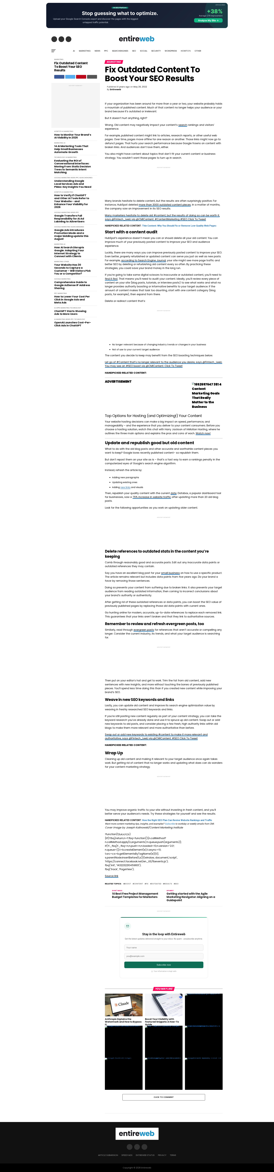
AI (74, 50)
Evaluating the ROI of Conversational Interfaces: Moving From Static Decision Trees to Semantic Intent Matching (72, 166)
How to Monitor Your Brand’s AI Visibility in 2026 (72, 136)
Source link (111, 876)
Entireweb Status (145, 1155)
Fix (147, 884)
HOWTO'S (58, 131)
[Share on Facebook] (59, 77)
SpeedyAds (126, 1155)
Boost (127, 884)
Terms (173, 1155)
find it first (111, 278)
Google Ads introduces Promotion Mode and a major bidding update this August (71, 234)
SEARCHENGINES (120, 50)
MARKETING (85, 50)
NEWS (97, 50)
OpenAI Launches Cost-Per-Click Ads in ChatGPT (72, 324)
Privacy (162, 1155)
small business (170, 573)
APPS (58, 308)
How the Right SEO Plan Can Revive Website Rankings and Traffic (177, 820)
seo (177, 884)
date (174, 493)
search (182, 125)
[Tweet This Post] (70, 77)
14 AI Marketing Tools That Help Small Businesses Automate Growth (71, 149)
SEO (134, 50)
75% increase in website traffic (152, 497)
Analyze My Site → (208, 20)
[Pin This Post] (81, 77)
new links (125, 487)
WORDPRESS (171, 50)
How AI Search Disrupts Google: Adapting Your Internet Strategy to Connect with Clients (69, 252)
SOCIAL (143, 50)
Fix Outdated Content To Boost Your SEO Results (71, 66)
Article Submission (108, 1155)
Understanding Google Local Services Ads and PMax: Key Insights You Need (72, 183)
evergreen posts (144, 630)
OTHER (198, 50)
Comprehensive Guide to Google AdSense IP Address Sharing (72, 285)
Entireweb (115, 89)
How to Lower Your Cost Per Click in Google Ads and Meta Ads (72, 299)
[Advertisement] (75, 107)
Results (168, 884)
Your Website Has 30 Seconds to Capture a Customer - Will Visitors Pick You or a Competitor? (72, 269)
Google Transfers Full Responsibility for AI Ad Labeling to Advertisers (69, 218)
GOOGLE (57, 178)
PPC (106, 50)
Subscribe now (164, 965)
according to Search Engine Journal (143, 260)
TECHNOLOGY (59, 157)
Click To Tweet (197, 219)
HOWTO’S (186, 50)
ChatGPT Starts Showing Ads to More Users (70, 313)
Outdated (156, 884)
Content (138, 884)
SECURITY (156, 50)
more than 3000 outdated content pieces (165, 204)
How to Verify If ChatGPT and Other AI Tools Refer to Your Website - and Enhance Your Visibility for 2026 (71, 201)
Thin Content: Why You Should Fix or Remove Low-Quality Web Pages (179, 225)
